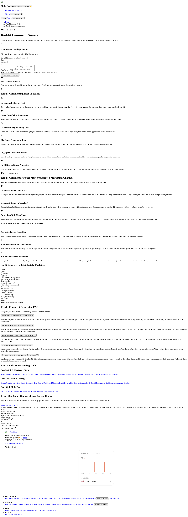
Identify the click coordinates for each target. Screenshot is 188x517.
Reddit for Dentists (60, 504)
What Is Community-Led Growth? (32, 383)
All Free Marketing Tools (49, 391)
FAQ (21, 10)
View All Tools (113, 498)
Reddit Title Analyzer (41, 374)
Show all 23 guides (101, 504)
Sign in (7, 14)
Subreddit (4, 58)
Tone (2, 60)
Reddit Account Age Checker (119, 383)
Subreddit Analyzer (83, 374)
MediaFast (13, 432)
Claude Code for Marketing (10, 383)
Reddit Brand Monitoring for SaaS (97, 383)
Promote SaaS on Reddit (13, 504)
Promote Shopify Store (46, 504)
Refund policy (35, 510)
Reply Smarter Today (8, 405)
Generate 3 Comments (11, 75)
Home (7, 22)
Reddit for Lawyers (73, 504)
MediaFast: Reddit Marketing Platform (28, 391)
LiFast (7, 514)
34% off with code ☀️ (21, 6)
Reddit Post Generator (12, 498)
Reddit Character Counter (25, 374)
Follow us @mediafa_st (15, 443)
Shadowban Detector (88, 498)
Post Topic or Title (8, 70)
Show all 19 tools (102, 498)
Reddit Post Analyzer (55, 374)
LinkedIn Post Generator (28, 498)
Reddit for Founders (87, 504)
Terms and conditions (22, 510)
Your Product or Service (19, 72)
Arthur (25, 438)
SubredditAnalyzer (16, 514)
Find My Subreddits (69, 374)
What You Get (15, 10)
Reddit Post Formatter (8, 374)
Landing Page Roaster (45, 498)
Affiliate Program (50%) (48, 510)
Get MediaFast (15, 14)
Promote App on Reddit (30, 504)
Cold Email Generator (97, 374)
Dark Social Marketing (51, 383)
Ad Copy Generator (112, 374)
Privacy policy (10, 510)
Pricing (7, 10)
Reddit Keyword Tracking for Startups (72, 383)
